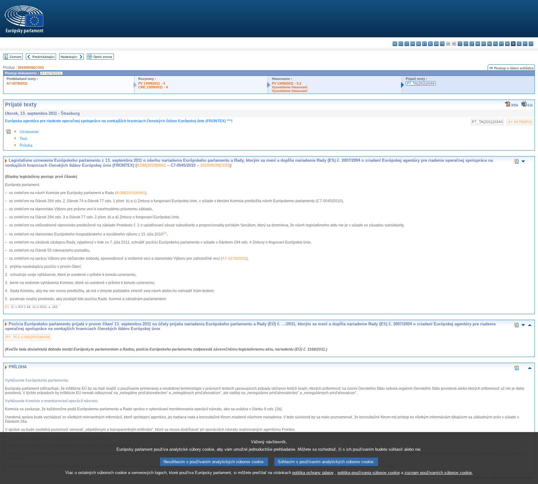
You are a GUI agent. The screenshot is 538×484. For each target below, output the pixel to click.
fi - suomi (525, 43)
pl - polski (495, 43)
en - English (436, 43)
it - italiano (460, 43)
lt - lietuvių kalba (472, 43)
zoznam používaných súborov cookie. (438, 472)
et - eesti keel (424, 43)
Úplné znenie (102, 56)
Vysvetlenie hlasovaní (289, 87)
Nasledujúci (69, 56)
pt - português (501, 43)
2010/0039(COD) (31, 67)
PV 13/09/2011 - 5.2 (286, 83)
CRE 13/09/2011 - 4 (153, 87)
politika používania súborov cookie (368, 472)
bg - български (395, 43)
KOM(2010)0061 (151, 165)
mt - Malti (483, 43)
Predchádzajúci (43, 56)
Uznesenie (29, 131)
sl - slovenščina (519, 43)
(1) (7, 307)
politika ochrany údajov (313, 472)
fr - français (442, 43)
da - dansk (412, 43)
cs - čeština (406, 43)
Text (23, 138)
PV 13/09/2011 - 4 (151, 83)
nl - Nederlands (489, 43)
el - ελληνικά (430, 43)
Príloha (26, 145)
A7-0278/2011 (17, 83)
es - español (401, 43)
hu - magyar (477, 43)
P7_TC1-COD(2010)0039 (28, 337)
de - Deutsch (418, 43)
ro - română (507, 43)
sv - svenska (531, 43)
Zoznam (15, 56)
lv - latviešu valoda (466, 43)
